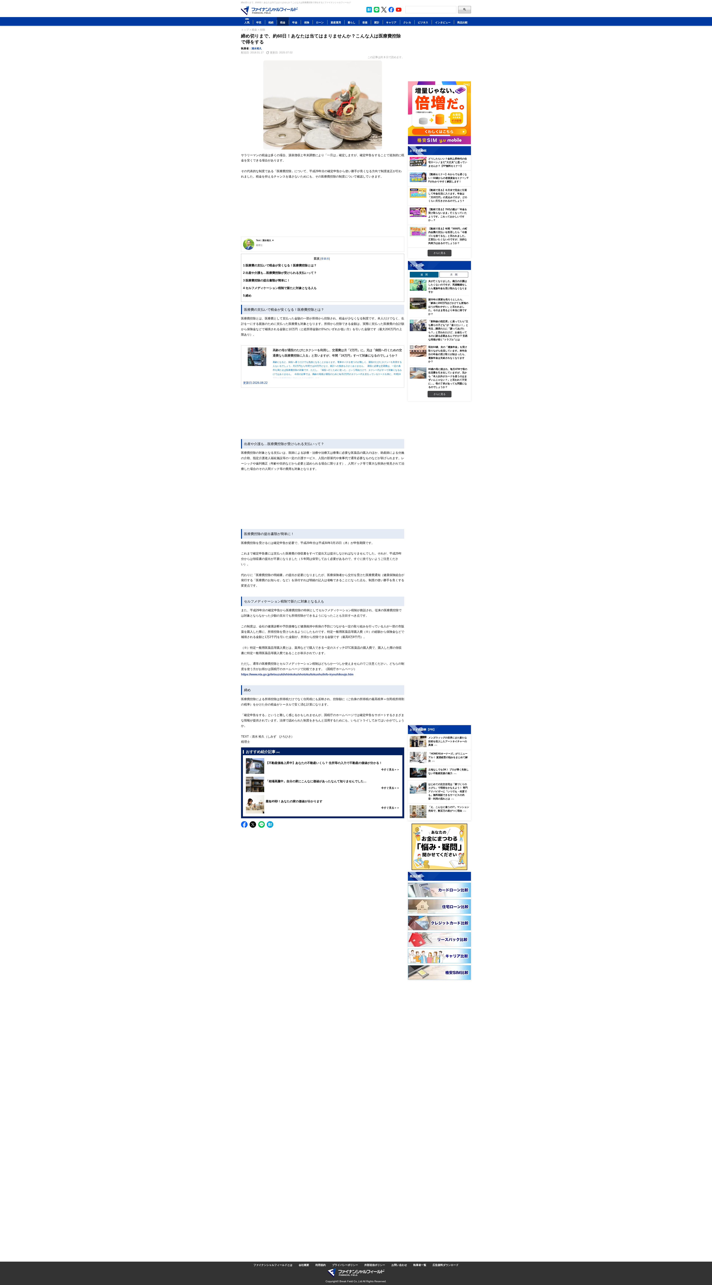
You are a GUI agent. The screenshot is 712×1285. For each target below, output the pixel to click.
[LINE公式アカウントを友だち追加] (376, 9)
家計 (376, 22)
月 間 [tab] (453, 274)
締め (247, 295)
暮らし (351, 22)
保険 (306, 22)
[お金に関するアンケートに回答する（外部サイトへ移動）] (439, 847)
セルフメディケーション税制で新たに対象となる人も (280, 287)
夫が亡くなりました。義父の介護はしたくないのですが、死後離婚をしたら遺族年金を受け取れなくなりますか (447, 286)
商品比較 (462, 22)
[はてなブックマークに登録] (270, 824)
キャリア (391, 22)
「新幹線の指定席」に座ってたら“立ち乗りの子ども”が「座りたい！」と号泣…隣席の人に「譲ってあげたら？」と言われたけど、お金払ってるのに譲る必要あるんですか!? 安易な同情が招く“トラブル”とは (448, 330)
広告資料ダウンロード (446, 1265)
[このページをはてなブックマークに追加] (369, 9)
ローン (320, 22)
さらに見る (440, 253)
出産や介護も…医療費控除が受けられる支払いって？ (280, 272)
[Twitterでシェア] (253, 824)
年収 (258, 22)
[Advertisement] (322, 208)
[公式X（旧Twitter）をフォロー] (384, 9)
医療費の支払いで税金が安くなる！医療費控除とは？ (280, 265)
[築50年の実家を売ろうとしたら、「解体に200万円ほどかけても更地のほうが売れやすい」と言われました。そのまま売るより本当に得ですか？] (418, 303)
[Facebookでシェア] (244, 824)
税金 (282, 22)
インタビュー (443, 22)
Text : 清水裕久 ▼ (265, 240)
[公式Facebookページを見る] (391, 9)
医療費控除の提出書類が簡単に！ (266, 280)
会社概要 (304, 1265)
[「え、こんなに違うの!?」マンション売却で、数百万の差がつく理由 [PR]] (440, 817)
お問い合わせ (399, 1265)
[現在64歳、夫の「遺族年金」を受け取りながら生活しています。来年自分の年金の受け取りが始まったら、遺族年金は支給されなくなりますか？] (418, 351)
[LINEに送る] (261, 824)
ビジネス (423, 22)
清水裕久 (256, 48)
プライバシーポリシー (345, 1265)
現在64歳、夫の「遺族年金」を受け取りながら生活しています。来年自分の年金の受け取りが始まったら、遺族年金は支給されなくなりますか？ (447, 354)
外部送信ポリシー (374, 1265)
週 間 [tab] (424, 274)
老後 (364, 22)
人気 (247, 22)
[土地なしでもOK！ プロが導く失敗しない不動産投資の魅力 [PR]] (440, 776)
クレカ (407, 22)
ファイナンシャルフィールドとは (272, 1265)
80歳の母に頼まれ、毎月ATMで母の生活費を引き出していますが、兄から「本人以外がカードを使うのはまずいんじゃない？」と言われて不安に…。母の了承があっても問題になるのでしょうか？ (447, 378)
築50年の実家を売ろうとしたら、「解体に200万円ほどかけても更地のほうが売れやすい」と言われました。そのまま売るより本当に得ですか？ (448, 306)
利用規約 (320, 1265)
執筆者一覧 (419, 1265)
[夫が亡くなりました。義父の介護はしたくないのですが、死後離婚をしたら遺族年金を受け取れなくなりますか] (418, 285)
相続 (270, 22)
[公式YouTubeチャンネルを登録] (398, 9)
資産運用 (336, 22)
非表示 (325, 258)
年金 (294, 22)
